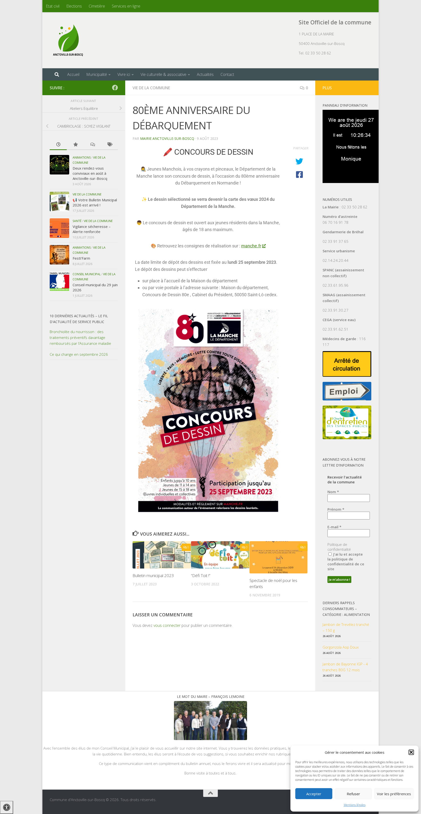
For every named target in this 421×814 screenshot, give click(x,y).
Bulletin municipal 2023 (153, 575)
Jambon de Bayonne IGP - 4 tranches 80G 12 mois (345, 666)
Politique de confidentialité (339, 547)
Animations (82, 157)
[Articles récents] (58, 145)
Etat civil (52, 6)
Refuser (353, 793)
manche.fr (251, 245)
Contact (227, 74)
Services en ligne (126, 6)
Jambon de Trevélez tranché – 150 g (346, 627)
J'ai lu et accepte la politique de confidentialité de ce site (345, 561)
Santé (77, 221)
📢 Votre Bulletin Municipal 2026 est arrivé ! (95, 202)
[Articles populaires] (75, 145)
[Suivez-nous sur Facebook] (115, 88)
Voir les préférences (394, 793)
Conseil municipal (87, 274)
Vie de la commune (151, 88)
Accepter (313, 793)
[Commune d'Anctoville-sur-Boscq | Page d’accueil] (68, 40)
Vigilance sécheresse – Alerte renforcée (92, 229)
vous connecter (167, 625)
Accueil (73, 74)
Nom (333, 491)
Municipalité (96, 74)
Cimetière (97, 6)
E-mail (334, 526)
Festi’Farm (81, 258)
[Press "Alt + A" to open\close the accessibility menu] (6, 807)
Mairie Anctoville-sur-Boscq (167, 138)
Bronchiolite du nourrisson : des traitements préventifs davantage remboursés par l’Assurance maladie (80, 337)
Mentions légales (354, 805)
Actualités (205, 74)
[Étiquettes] (109, 145)
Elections (74, 6)
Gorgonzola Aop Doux (341, 647)
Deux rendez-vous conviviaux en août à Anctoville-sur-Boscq (90, 173)
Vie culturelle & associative (163, 74)
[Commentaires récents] (92, 145)
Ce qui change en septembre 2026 (79, 354)
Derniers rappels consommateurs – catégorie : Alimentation (346, 608)
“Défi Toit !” (200, 575)
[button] (411, 752)
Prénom (335, 509)
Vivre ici (123, 74)
